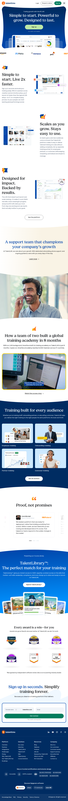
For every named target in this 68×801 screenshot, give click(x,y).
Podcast (36, 749)
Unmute (62, 357)
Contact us (53, 758)
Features (4, 747)
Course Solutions (23, 758)
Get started (34, 716)
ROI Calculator (38, 758)
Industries (21, 747)
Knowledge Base (7, 797)
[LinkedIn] (49, 732)
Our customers (54, 747)
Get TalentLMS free (7, 758)
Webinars (36, 747)
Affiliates (52, 756)
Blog (35, 744)
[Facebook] (61, 732)
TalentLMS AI (22, 749)
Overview (4, 744)
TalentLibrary (22, 756)
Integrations (5, 749)
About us (52, 744)
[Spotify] (65, 732)
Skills (19, 754)
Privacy (19, 797)
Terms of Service (34, 797)
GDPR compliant (27, 774)
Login (37, 3)
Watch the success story (33, 393)
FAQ (14, 797)
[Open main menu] (64, 3)
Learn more (33, 259)
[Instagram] (57, 732)
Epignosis (52, 797)
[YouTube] (53, 732)
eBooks (36, 751)
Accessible (12, 774)
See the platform (34, 217)
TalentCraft (21, 751)
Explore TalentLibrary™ (34, 584)
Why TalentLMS (6, 756)
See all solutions (34, 478)
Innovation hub (54, 754)
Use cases (21, 744)
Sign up (58, 3)
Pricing (4, 754)
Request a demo (47, 3)
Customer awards (55, 749)
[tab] (30, 541)
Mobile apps (5, 751)
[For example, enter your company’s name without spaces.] (16, 709)
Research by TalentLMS (41, 754)
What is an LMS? (38, 756)
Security (25, 797)
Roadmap (5, 761)
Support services (55, 751)
